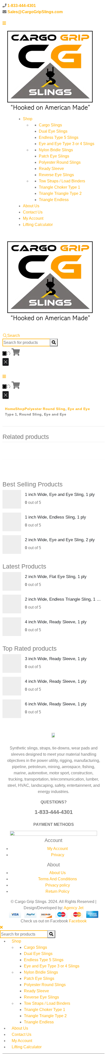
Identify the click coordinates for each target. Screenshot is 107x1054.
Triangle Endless (54, 200)
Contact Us (33, 212)
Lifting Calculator (38, 224)
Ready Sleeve (51, 168)
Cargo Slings (50, 125)
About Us (31, 206)
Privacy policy (57, 885)
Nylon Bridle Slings (56, 150)
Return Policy (57, 891)
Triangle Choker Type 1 (59, 187)
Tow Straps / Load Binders (62, 181)
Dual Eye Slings (53, 131)
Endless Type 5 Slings (58, 137)
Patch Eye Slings (54, 156)
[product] (11, 499)
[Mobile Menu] (4, 23)
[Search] (54, 342)
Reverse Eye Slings (56, 175)
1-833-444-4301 (21, 5)
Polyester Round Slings (60, 162)
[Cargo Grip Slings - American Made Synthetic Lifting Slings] (49, 70)
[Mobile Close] (1, 927)
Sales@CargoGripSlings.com (35, 12)
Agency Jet (73, 908)
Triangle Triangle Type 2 (60, 193)
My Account (33, 218)
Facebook (78, 921)
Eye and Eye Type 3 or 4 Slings (66, 144)
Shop (27, 119)
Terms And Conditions (57, 879)
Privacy (57, 855)
